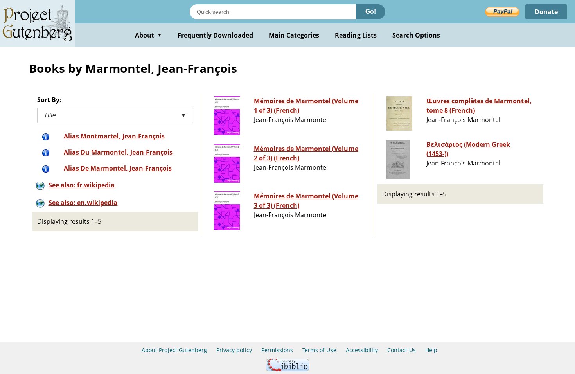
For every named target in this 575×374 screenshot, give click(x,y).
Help (431, 350)
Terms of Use (319, 350)
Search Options (416, 35)
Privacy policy (234, 350)
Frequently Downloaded (215, 35)
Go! (370, 11)
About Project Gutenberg (174, 350)
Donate (546, 11)
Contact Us (401, 350)
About (148, 35)
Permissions (277, 350)
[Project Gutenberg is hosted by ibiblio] (287, 369)
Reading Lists (356, 35)
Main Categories (294, 35)
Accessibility (362, 350)
